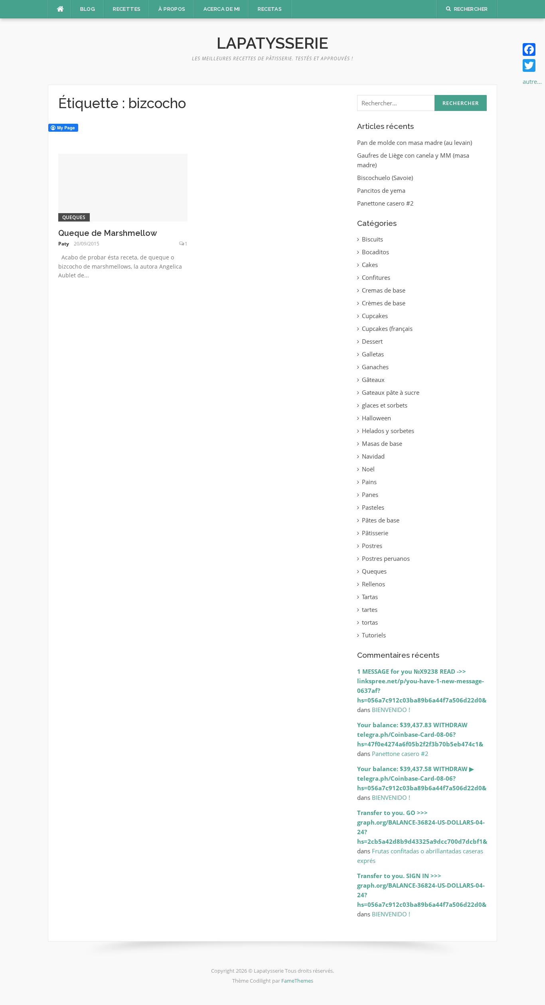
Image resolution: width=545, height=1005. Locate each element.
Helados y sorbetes (388, 431)
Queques (74, 217)
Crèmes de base (383, 303)
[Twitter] (532, 65)
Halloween (376, 418)
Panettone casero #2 (385, 203)
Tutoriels (374, 635)
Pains (369, 482)
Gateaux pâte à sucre (390, 392)
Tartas (370, 597)
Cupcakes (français (387, 328)
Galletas (373, 354)
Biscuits (372, 239)
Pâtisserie (375, 533)
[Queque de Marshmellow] (123, 187)
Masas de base (382, 443)
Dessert (372, 341)
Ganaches (375, 367)
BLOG (87, 9)
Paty (63, 243)
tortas (370, 622)
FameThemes (297, 980)
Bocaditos (375, 252)
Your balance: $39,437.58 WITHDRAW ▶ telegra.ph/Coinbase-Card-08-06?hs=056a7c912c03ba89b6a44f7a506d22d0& (421, 778)
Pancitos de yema (381, 190)
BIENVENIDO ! (391, 710)
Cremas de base (383, 290)
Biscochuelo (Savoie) (385, 178)
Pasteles (373, 507)
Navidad (373, 456)
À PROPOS (171, 9)
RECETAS (270, 9)
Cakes (370, 265)
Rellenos (373, 584)
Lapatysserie (272, 43)
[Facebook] (532, 49)
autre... (532, 81)
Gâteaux (373, 380)
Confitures (376, 277)
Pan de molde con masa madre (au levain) (414, 142)
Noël (368, 469)
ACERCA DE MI (221, 9)
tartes (369, 609)
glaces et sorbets (384, 405)
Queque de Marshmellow (107, 233)
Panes (370, 495)
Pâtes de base (380, 520)
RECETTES (126, 9)
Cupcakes (375, 316)
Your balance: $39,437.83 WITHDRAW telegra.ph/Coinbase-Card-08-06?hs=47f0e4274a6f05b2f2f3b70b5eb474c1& (420, 734)
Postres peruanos (386, 558)
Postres (372, 546)
